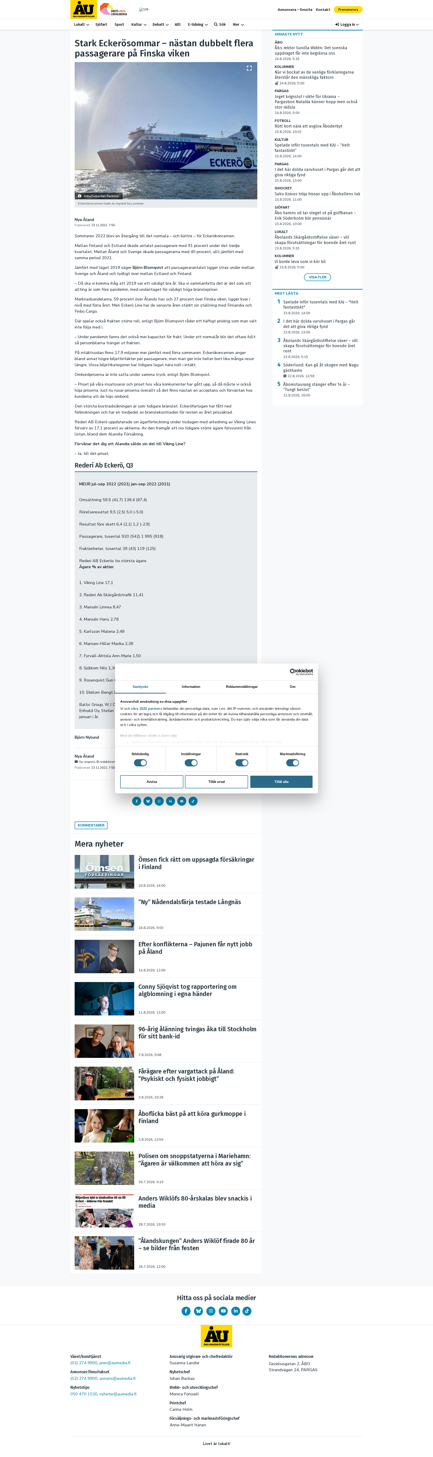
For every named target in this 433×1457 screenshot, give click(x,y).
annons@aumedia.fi (117, 1378)
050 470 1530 (83, 1394)
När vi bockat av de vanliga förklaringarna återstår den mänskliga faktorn (314, 78)
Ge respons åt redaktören (97, 762)
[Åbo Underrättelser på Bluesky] (198, 1311)
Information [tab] (191, 687)
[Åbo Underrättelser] (216, 1336)
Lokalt (79, 24)
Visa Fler (317, 277)
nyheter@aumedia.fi (117, 1394)
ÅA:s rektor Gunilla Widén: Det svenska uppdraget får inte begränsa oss (311, 53)
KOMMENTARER (91, 825)
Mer (236, 24)
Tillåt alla (281, 782)
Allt (178, 24)
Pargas (282, 91)
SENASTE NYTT (289, 34)
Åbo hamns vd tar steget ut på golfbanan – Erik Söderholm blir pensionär (315, 218)
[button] (347, 24)
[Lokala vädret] (141, 9)
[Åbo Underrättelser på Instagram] (210, 1311)
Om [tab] (292, 687)
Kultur (136, 24)
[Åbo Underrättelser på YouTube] (223, 1311)
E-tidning (195, 24)
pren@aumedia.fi (114, 1363)
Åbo (279, 42)
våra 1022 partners (146, 708)
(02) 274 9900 (83, 1363)
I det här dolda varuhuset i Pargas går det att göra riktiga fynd (319, 327)
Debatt (158, 24)
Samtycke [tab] (140, 687)
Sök (222, 24)
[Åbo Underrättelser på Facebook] (186, 1311)
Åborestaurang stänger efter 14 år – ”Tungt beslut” (316, 390)
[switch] (191, 762)
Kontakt (323, 9)
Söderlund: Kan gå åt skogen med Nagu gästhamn (321, 370)
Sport (119, 24)
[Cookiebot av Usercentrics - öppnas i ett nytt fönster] (293, 671)
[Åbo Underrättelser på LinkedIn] (235, 1311)
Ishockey (283, 188)
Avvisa (152, 782)
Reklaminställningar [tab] (242, 687)
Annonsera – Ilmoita (295, 9)
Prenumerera (348, 9)
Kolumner (284, 67)
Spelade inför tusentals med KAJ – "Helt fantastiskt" (320, 307)
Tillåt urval (216, 782)
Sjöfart (101, 24)
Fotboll (283, 121)
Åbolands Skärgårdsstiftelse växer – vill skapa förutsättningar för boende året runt (315, 243)
